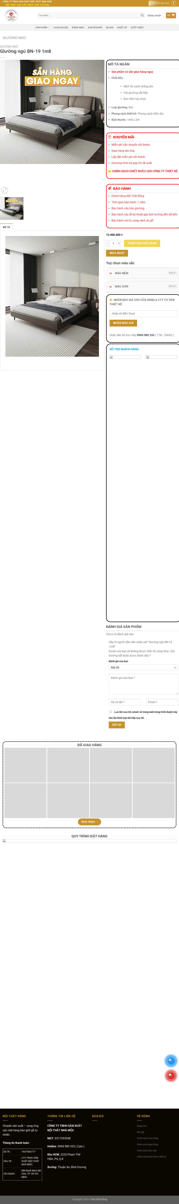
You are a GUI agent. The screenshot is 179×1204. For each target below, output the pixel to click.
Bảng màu (78, 27)
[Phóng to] (4, 190)
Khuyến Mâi (95, 27)
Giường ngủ (14, 38)
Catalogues (60, 27)
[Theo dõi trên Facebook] (173, 3)
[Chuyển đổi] (109, 272)
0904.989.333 (145, 335)
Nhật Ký (122, 27)
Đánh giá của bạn (118, 661)
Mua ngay (117, 253)
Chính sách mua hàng (147, 1138)
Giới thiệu (137, 27)
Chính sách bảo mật (146, 1150)
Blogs (109, 27)
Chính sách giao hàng (147, 1144)
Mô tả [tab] (6, 227)
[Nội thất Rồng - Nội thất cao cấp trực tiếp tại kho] (17, 15)
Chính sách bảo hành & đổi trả (151, 1156)
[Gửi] (142, 15)
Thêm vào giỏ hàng (142, 243)
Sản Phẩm (41, 27)
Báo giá (140, 1132)
